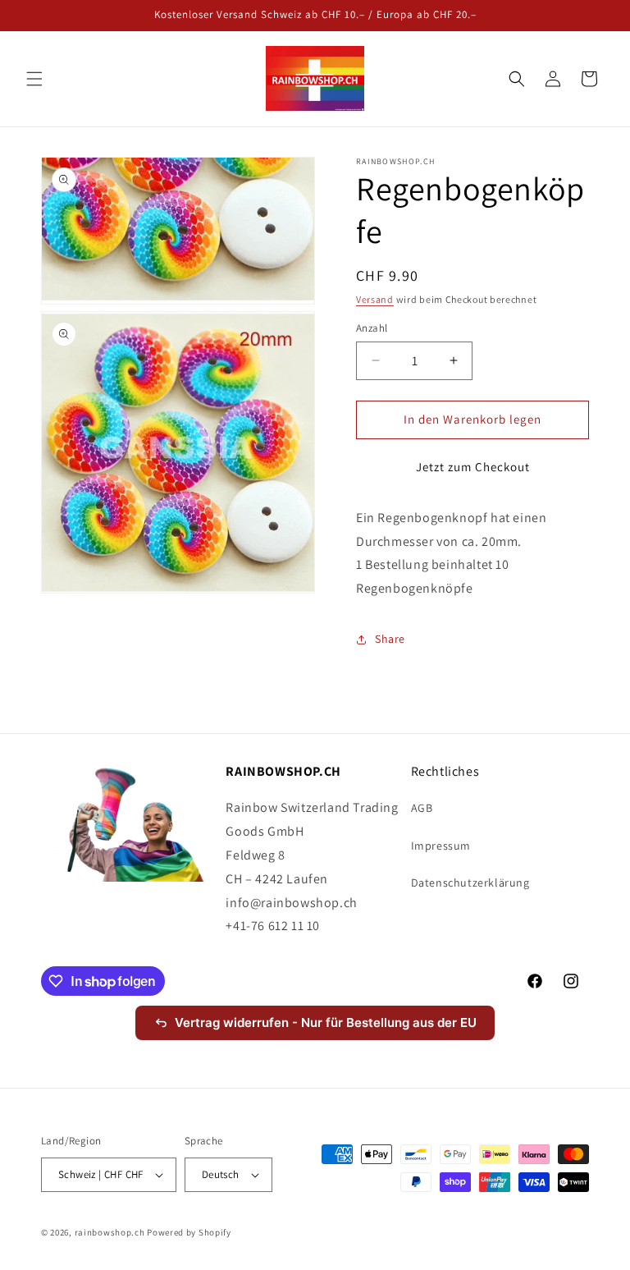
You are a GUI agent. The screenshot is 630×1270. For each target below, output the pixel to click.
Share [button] (390, 638)
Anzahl (371, 328)
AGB (422, 807)
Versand (375, 299)
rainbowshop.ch (110, 1232)
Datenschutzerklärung (470, 882)
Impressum (441, 845)
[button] (34, 79)
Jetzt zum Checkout (473, 467)
